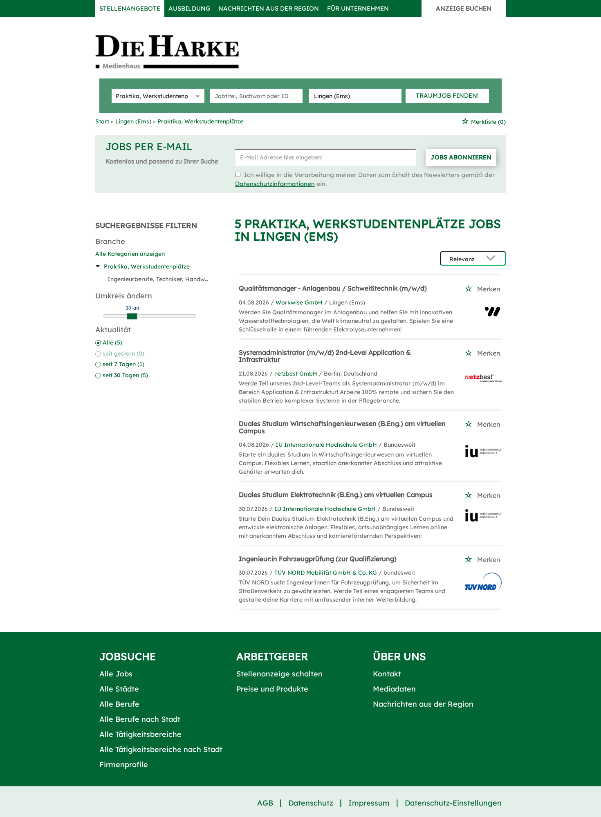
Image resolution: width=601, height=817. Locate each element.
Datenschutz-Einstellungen (453, 803)
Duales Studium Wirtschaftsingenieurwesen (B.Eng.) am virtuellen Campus (342, 427)
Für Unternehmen (358, 8)
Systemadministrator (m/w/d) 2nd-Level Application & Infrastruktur (325, 356)
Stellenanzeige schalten (279, 673)
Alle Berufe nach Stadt (139, 719)
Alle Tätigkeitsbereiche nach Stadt (160, 749)
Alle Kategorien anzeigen (130, 253)
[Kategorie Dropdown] (196, 96)
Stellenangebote (129, 8)
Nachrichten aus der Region (268, 8)
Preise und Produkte (272, 689)
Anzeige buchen (463, 8)
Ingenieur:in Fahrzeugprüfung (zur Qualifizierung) (318, 559)
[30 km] (132, 316)
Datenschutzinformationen (275, 184)
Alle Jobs (115, 673)
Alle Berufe (119, 704)
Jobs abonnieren (461, 157)
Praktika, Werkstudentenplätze (147, 266)
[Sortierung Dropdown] (492, 259)
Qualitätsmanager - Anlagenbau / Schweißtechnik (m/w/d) (333, 288)
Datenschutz (310, 803)
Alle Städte (119, 689)
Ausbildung (189, 8)
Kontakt (387, 673)
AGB (265, 803)
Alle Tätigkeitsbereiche (140, 734)
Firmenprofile (123, 764)
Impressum (369, 803)
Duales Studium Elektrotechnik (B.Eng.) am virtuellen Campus (336, 494)
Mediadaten (394, 689)
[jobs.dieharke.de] (176, 51)
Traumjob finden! (447, 95)
